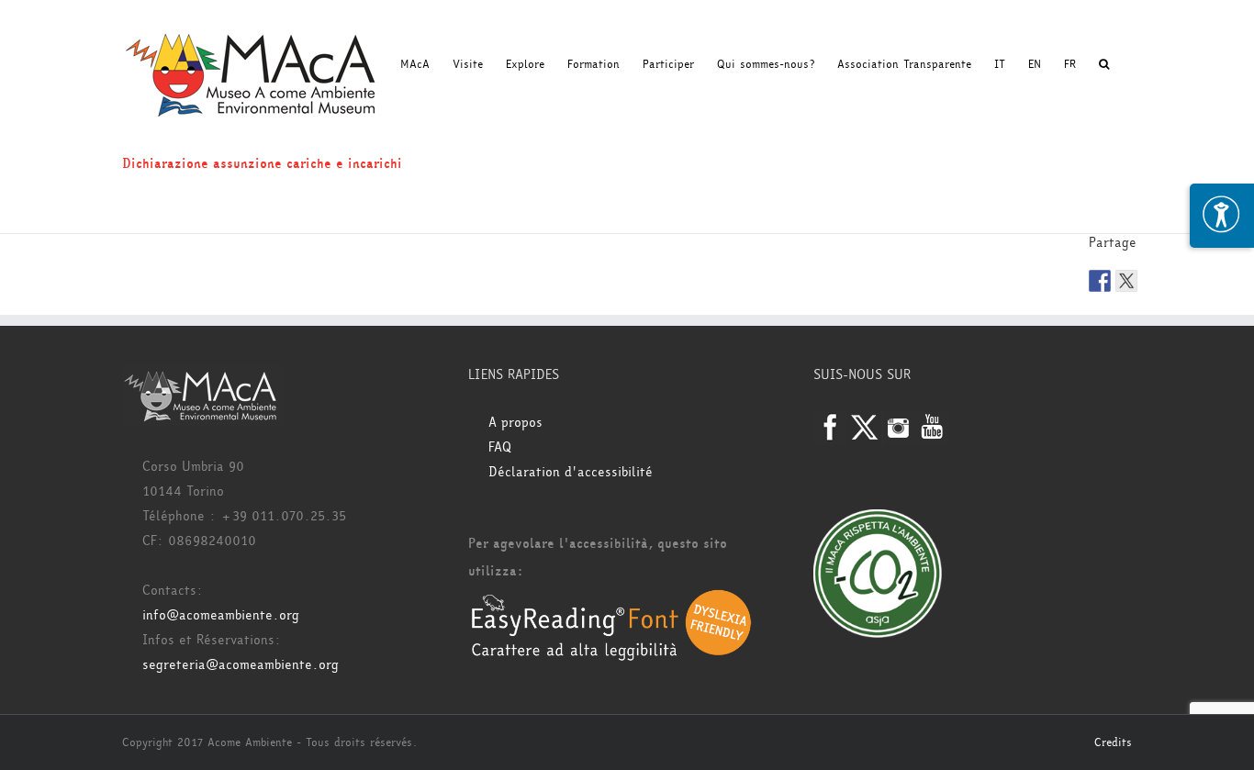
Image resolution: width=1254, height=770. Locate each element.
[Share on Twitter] (1126, 281)
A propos (515, 422)
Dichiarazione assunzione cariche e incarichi (262, 163)
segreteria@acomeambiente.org (240, 665)
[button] (1104, 64)
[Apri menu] (1222, 216)
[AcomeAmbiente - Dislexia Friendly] (611, 598)
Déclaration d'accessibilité (570, 472)
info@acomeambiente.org (220, 615)
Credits (1113, 742)
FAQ (499, 447)
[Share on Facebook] (1100, 281)
